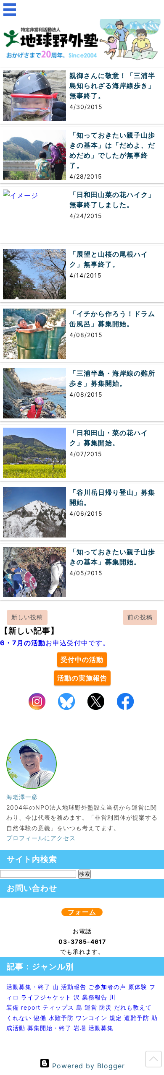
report (30, 1007)
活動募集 (101, 1027)
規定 (115, 1017)
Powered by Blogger (87, 1066)
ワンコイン (91, 1017)
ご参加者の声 (107, 986)
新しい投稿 (27, 617)
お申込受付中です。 (55, 643)
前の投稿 (140, 617)
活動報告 (73, 986)
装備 (12, 1007)
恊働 (40, 1017)
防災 (105, 1007)
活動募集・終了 (28, 986)
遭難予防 (136, 1017)
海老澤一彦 (22, 796)
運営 (91, 1007)
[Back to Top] (153, 1061)
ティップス (58, 1007)
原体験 (137, 986)
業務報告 (94, 997)
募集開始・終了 (49, 1027)
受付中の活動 (82, 659)
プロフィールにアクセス (41, 837)
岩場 (80, 1027)
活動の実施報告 (82, 678)
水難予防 (61, 1017)
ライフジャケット (46, 997)
